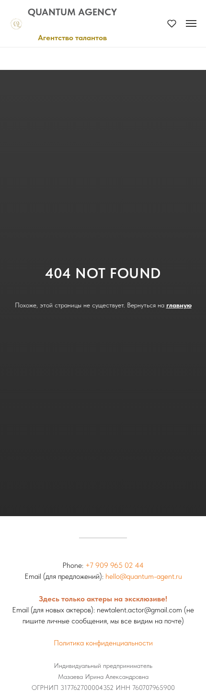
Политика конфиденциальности (103, 642)
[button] (171, 23)
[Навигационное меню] (191, 23)
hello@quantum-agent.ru (143, 576)
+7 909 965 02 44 (114, 565)
